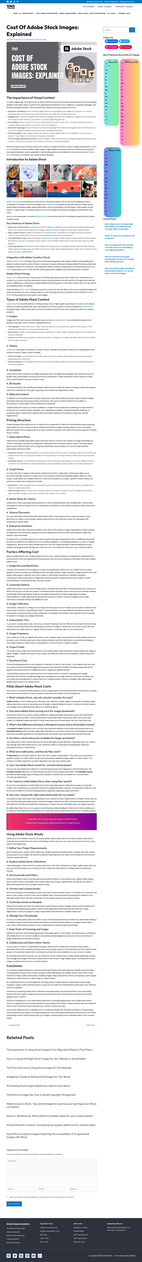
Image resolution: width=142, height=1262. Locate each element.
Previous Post (13, 1025)
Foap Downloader (13, 1239)
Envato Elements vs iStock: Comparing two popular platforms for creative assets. (51, 1124)
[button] (95, 7)
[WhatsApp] (40, 1256)
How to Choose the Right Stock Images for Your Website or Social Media (46, 1058)
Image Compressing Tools (49, 1231)
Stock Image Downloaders (47, 13)
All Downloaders (26, 13)
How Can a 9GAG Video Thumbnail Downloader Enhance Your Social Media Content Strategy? (119, 271)
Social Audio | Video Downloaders (92, 13)
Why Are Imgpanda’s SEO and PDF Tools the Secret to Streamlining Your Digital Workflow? (119, 247)
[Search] (132, 30)
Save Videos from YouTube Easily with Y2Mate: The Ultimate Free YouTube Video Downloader (119, 226)
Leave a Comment (14, 39)
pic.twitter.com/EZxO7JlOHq (65, 819)
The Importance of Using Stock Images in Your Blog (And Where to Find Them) (49, 1049)
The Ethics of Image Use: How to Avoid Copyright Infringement (41, 1094)
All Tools (111, 13)
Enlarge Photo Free (127, 2)
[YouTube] (33, 1256)
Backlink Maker (79, 1231)
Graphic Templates (104, 6)
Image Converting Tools (49, 1228)
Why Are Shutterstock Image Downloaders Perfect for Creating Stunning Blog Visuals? (119, 259)
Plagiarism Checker (81, 1228)
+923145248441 (120, 1230)
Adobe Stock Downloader (16, 1235)
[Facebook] (8, 2)
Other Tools (44, 1238)
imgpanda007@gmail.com (121, 1228)
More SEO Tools (79, 1242)
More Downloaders (13, 1243)
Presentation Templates (124, 6)
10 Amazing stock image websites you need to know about (38, 1085)
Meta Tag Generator (81, 1235)
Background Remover (95, 2)
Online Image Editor (111, 2)
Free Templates (88, 6)
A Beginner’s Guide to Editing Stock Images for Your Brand (38, 1076)
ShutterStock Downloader (16, 1228)
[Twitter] (11, 2)
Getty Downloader (13, 1232)
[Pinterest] (18, 2)
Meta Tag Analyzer (80, 1238)
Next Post (92, 1025)
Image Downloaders (68, 13)
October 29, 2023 (73, 823)
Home (15, 13)
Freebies (121, 13)
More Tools (44, 1242)
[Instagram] (14, 2)
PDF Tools (43, 1235)
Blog (128, 13)
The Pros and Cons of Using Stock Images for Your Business (39, 1067)
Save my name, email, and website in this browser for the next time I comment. (41, 1197)
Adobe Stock (12, 202)
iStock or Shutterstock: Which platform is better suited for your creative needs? (50, 1115)
